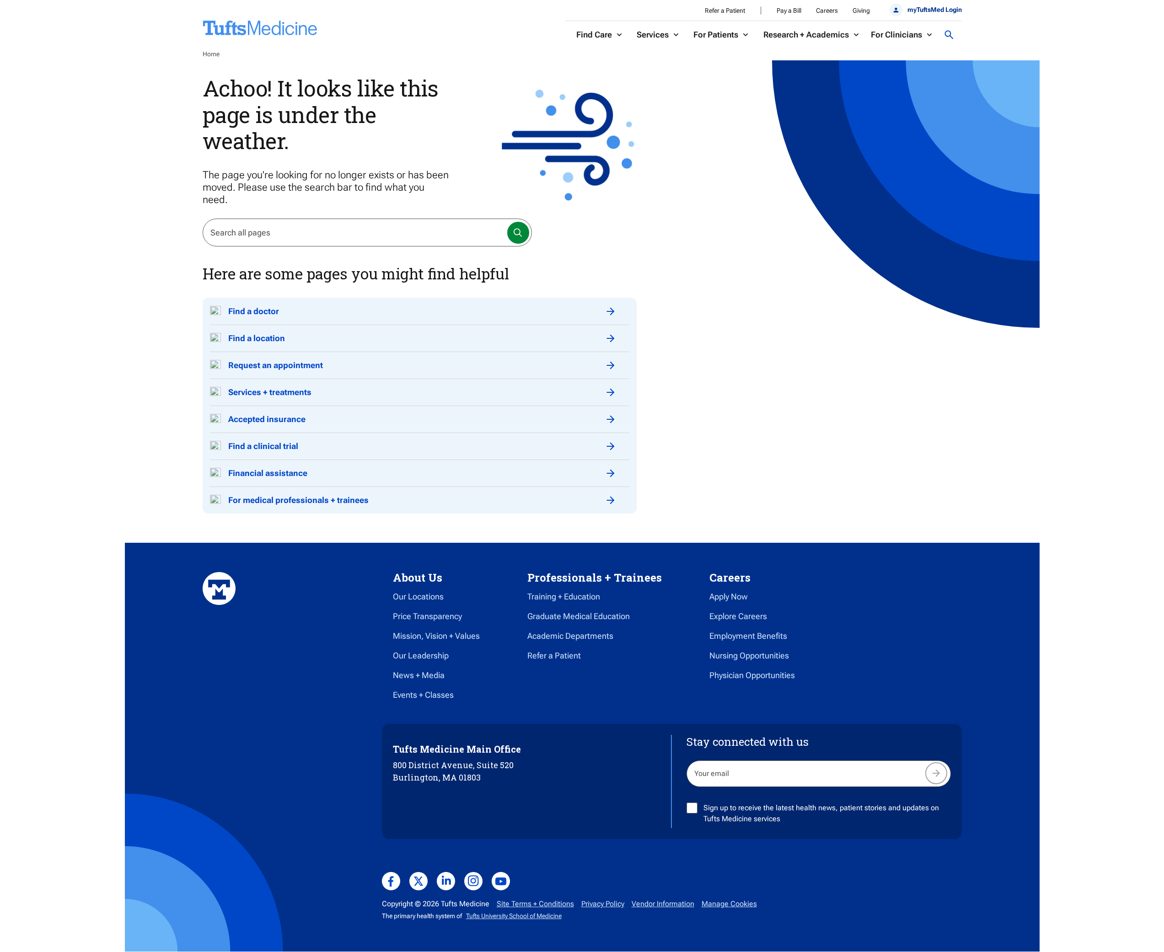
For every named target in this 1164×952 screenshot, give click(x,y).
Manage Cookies (729, 903)
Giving (861, 10)
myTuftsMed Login (934, 9)
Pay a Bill (789, 10)
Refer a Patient (725, 10)
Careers (827, 10)
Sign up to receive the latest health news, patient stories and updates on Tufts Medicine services (821, 813)
